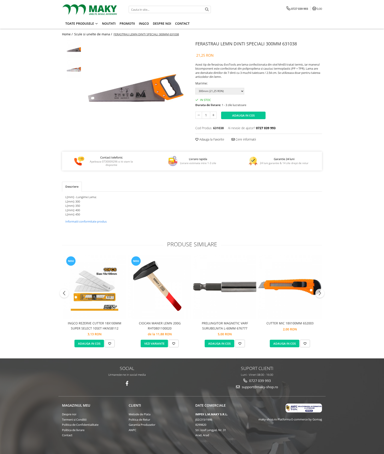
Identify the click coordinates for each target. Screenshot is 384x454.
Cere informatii (245, 139)
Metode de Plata (139, 414)
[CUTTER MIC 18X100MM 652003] (290, 287)
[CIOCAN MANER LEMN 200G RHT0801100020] (159, 287)
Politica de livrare (73, 430)
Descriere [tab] (71, 187)
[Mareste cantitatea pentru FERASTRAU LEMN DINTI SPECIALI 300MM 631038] (213, 115)
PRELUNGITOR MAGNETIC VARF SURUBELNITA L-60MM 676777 (225, 325)
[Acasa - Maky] (90, 9)
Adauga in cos (243, 115)
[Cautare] (207, 9)
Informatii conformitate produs (86, 221)
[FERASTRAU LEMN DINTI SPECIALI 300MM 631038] (136, 88)
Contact (67, 435)
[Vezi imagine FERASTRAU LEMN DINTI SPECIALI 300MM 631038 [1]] (71, 69)
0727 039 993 (259, 380)
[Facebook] (127, 383)
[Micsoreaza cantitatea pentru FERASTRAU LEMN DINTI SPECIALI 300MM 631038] (198, 115)
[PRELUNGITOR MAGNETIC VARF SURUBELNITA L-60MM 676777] (224, 287)
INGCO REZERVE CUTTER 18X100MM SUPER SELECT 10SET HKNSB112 (94, 325)
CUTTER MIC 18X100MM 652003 (290, 323)
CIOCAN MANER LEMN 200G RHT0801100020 (160, 325)
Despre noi (69, 414)
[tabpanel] (136, 88)
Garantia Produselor (142, 425)
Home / (68, 34)
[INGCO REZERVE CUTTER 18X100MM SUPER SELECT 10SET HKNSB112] (94, 287)
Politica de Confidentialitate (80, 425)
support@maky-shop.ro (259, 387)
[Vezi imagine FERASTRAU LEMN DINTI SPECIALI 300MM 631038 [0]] (71, 49)
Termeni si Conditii (74, 420)
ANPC (132, 430)
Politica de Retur (139, 420)
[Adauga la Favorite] (110, 343)
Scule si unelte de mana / (93, 34)
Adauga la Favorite (211, 139)
